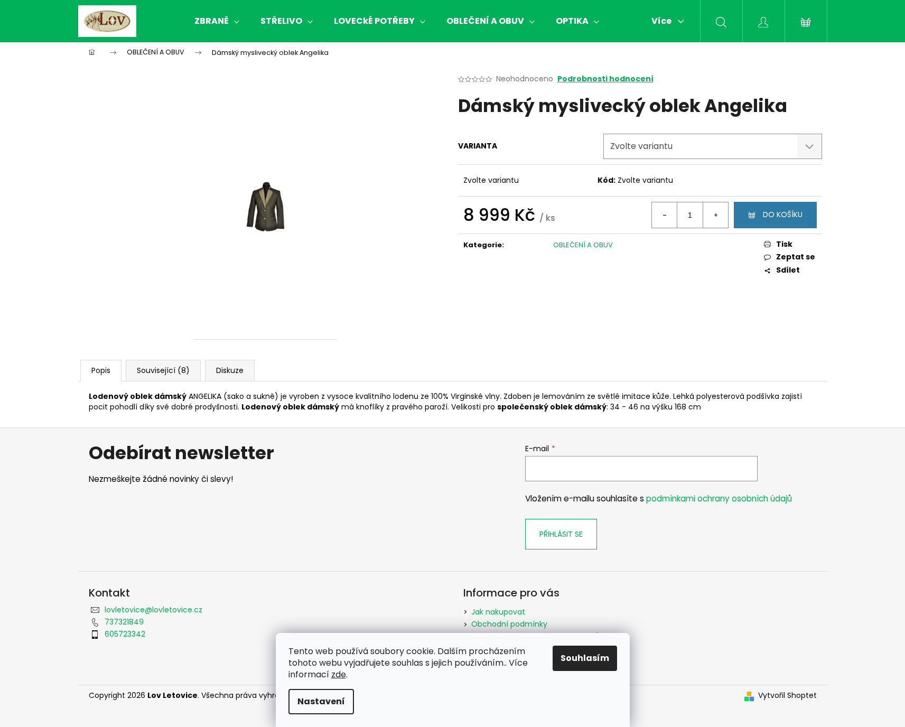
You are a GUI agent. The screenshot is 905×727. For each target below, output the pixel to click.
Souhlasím (585, 658)
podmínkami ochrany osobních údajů (719, 498)
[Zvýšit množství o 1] (715, 215)
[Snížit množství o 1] (664, 215)
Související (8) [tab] (163, 370)
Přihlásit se (561, 534)
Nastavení (321, 701)
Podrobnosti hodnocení (605, 79)
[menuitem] (217, 21)
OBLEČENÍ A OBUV (583, 245)
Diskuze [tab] (230, 370)
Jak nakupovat (498, 612)
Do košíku (783, 214)
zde (338, 674)
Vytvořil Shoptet (787, 696)
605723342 (125, 634)
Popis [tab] (100, 370)
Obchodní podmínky (509, 624)
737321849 (124, 622)
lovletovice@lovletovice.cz (153, 609)
